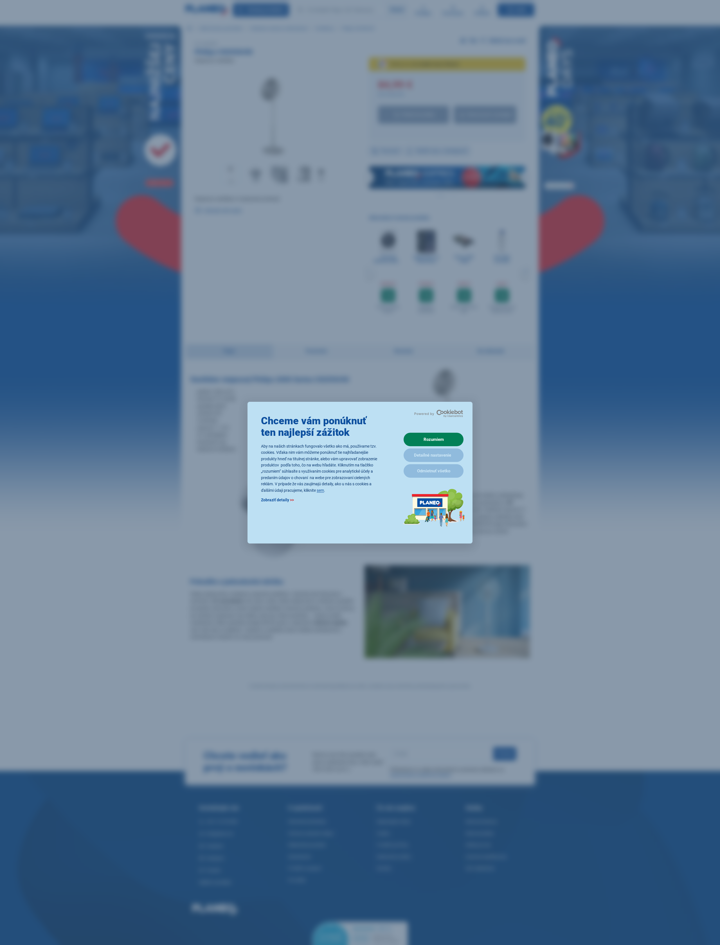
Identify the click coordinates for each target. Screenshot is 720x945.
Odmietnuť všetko (433, 470)
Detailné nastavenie (432, 455)
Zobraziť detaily (277, 499)
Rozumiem (434, 439)
